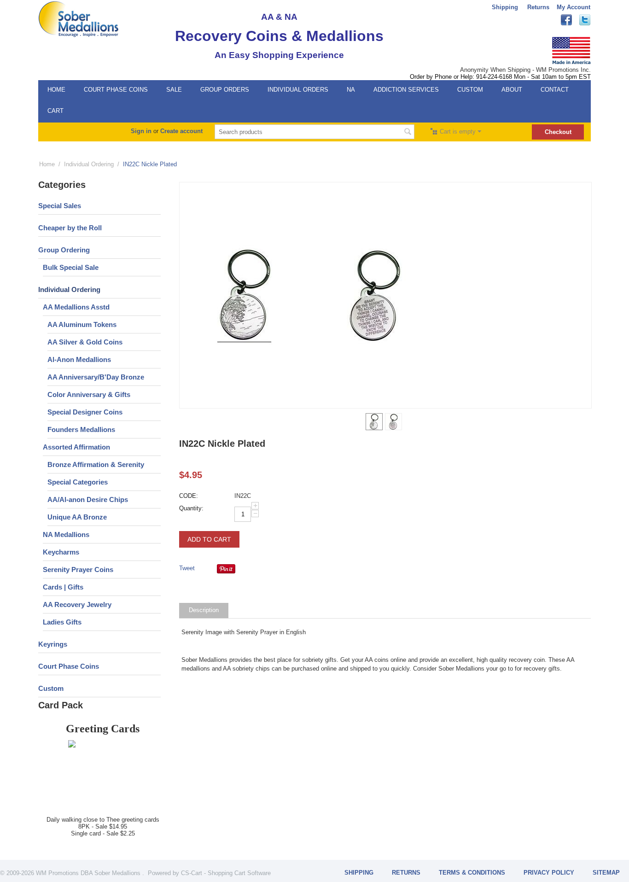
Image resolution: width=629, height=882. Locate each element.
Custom (470, 89)
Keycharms (61, 552)
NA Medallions (66, 534)
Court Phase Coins (116, 89)
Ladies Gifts (62, 622)
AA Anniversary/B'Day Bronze (95, 377)
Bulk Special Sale (71, 267)
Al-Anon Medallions (79, 359)
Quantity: (191, 508)
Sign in (141, 131)
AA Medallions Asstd (76, 307)
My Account (573, 7)
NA (351, 89)
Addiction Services (406, 89)
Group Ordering (64, 250)
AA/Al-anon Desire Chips (87, 499)
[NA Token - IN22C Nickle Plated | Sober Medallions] (374, 295)
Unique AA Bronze (77, 517)
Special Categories (77, 482)
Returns (538, 7)
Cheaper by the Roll (70, 228)
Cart (55, 110)
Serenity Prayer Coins (78, 569)
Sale (174, 89)
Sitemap (606, 872)
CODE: (188, 495)
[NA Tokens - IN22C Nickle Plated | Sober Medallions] (244, 295)
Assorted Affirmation (76, 447)
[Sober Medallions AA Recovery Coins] (78, 18)
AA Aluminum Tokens (81, 324)
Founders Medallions (81, 429)
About (511, 89)
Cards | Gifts (63, 587)
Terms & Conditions (472, 872)
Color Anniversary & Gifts (88, 394)
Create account (181, 131)
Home (56, 89)
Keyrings (52, 644)
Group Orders (224, 89)
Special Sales (59, 206)
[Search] (407, 133)
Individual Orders (298, 89)
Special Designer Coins (84, 412)
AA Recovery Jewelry (77, 604)
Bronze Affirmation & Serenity (95, 464)
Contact (555, 89)
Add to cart (209, 539)
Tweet (187, 568)
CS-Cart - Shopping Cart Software (226, 873)
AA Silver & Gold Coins (84, 342)
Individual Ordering (89, 164)
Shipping (505, 7)
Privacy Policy (549, 872)
